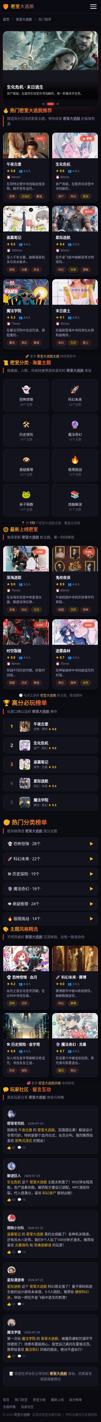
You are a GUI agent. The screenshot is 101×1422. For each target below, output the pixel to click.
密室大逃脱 (24, 19)
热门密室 (21, 1399)
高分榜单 (75, 1399)
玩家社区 (27, 1406)
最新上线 (57, 1399)
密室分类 (39, 1399)
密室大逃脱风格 (49, 1083)
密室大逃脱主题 (48, 356)
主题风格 (9, 1406)
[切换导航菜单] (93, 6)
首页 (6, 19)
